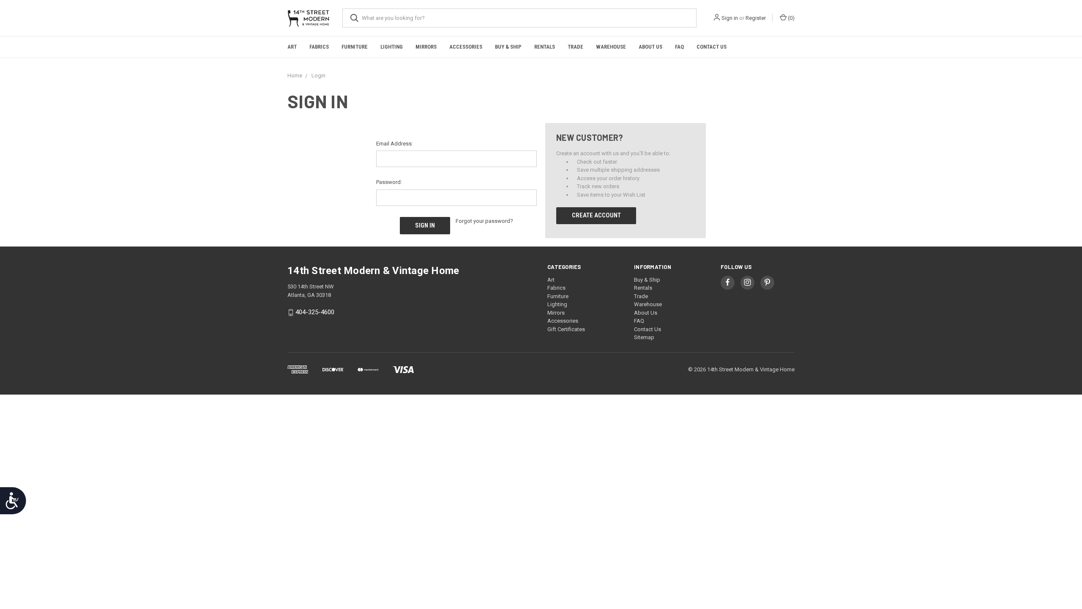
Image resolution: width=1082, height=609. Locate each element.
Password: (389, 182)
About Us (650, 47)
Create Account (596, 215)
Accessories (465, 47)
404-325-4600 (314, 312)
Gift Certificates (566, 329)
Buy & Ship (508, 47)
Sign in (729, 18)
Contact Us (712, 47)
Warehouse (611, 47)
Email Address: (394, 143)
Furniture (355, 47)
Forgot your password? (484, 221)
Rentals (544, 47)
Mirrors (426, 47)
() (791, 18)
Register (756, 18)
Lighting (391, 47)
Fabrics (319, 47)
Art (292, 47)
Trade (575, 47)
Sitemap (644, 337)
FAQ (679, 47)
